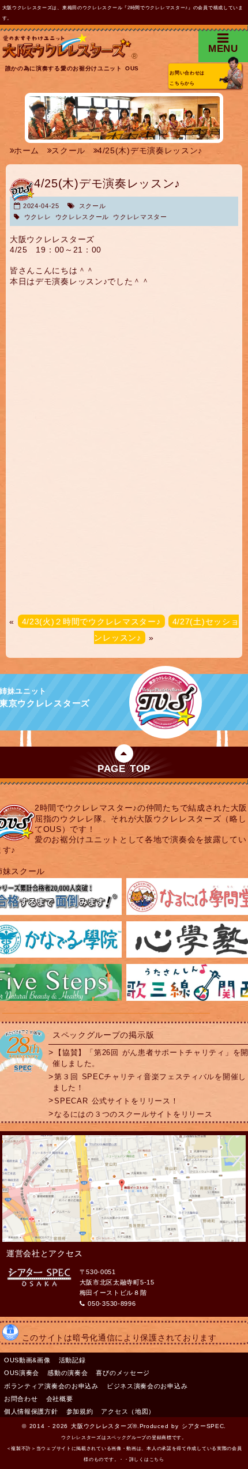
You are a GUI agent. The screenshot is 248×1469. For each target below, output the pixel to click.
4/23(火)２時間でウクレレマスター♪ (91, 621)
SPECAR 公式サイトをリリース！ (116, 1101)
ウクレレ (37, 216)
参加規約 (79, 1411)
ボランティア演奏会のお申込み (51, 1386)
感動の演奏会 (67, 1372)
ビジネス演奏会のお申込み (147, 1386)
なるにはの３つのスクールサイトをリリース (133, 1114)
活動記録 (72, 1360)
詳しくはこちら (146, 1459)
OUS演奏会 (21, 1372)
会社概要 (59, 1398)
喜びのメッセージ (123, 1372)
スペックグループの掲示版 (103, 1034)
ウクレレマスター (140, 216)
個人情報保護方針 (31, 1411)
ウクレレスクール (82, 216)
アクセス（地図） (128, 1411)
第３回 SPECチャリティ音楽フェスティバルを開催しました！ (149, 1082)
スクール (92, 205)
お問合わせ (21, 1398)
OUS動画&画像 (27, 1360)
